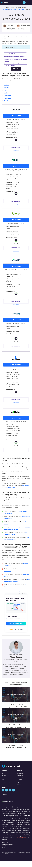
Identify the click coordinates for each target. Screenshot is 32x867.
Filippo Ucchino (12, 27)
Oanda (5, 93)
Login (18, 782)
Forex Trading (12, 9)
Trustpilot (4, 794)
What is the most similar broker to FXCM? (15, 56)
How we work (20, 773)
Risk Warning (6, 853)
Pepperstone (7, 98)
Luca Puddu (24, 27)
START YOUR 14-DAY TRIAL (16, 623)
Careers (3, 779)
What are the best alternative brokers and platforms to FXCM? (15, 53)
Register (19, 784)
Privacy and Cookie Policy (21, 852)
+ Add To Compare (16, 150)
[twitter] (3, 790)
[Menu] (29, 2)
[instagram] (13, 790)
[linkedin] (10, 790)
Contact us (19, 779)
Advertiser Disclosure (22, 837)
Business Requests (6, 782)
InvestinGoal (5, 9)
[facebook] (6, 790)
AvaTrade (6, 85)
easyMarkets (7, 95)
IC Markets (7, 101)
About (3, 773)
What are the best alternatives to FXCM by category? (15, 60)
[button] (24, 2)
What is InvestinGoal (21, 7)
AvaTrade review (10, 487)
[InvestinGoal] (6, 2)
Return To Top (16, 591)
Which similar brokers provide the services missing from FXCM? (15, 65)
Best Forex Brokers (21, 9)
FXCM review (25, 485)
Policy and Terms (10, 7)
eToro (5, 90)
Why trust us (20, 775)
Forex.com (7, 87)
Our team (4, 775)
